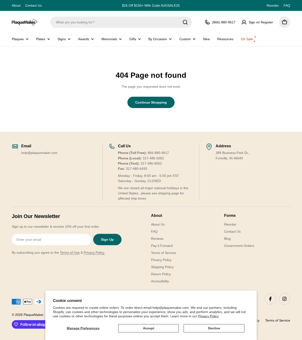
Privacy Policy (208, 316)
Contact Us (33, 5)
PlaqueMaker (33, 315)
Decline (214, 328)
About (16, 5)
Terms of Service (277, 320)
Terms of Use (70, 252)
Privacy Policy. (94, 252)
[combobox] (121, 22)
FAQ (287, 5)
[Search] (185, 22)
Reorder (273, 5)
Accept (148, 328)
